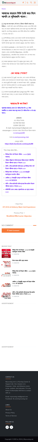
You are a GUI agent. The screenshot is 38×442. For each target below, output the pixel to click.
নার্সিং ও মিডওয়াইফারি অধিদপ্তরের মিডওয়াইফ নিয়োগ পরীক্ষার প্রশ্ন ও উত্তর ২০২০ (23, 293)
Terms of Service (11, 416)
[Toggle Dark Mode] (27, 2)
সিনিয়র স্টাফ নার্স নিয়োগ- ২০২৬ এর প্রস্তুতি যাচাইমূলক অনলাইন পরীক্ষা (23, 250)
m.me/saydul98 (19, 133)
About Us (8, 409)
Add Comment (14, 230)
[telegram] (7, 427)
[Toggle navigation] (34, 2)
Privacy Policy (10, 413)
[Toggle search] (31, 2)
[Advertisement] (19, 325)
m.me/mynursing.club (21, 137)
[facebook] (23, 2)
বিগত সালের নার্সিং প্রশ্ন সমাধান (20, 260)
